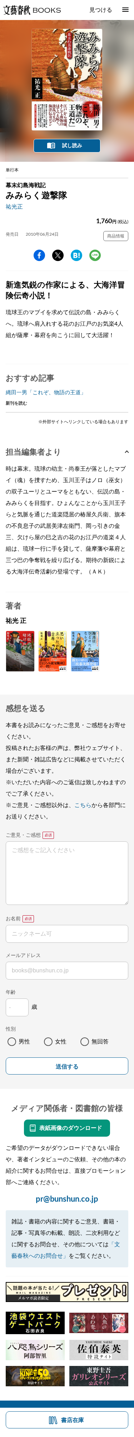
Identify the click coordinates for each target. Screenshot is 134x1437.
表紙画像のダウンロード (70, 1128)
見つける (100, 10)
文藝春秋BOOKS (32, 10)
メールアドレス (23, 955)
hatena (76, 255)
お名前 (13, 918)
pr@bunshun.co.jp (67, 1199)
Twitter (58, 255)
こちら (82, 805)
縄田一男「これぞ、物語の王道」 (46, 392)
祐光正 (14, 207)
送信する (67, 1066)
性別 (11, 1029)
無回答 (100, 1042)
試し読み (72, 145)
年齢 (11, 992)
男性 (24, 1042)
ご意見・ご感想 (23, 835)
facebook (39, 255)
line (95, 255)
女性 (60, 1042)
